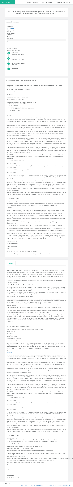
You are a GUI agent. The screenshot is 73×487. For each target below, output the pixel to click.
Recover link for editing (63, 2)
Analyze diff (9, 352)
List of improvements (37, 485)
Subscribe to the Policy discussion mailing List (59, 485)
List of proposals (47, 2)
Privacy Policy (23, 485)
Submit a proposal (32, 2)
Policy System (7, 2)
